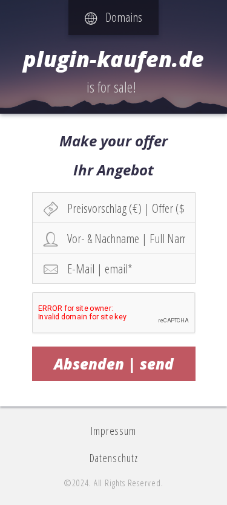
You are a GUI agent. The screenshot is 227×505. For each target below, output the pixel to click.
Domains (119, 16)
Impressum (113, 430)
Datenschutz (114, 458)
